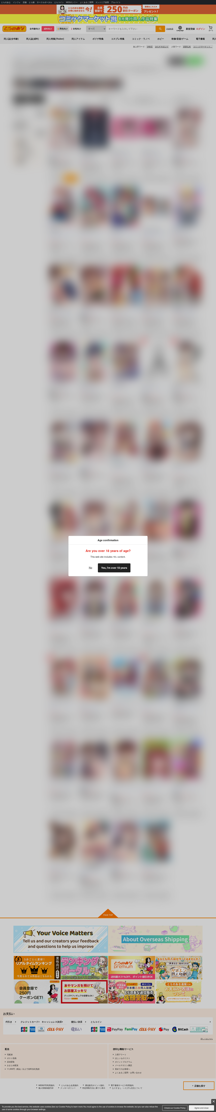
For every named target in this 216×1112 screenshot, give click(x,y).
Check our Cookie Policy (174, 1107)
